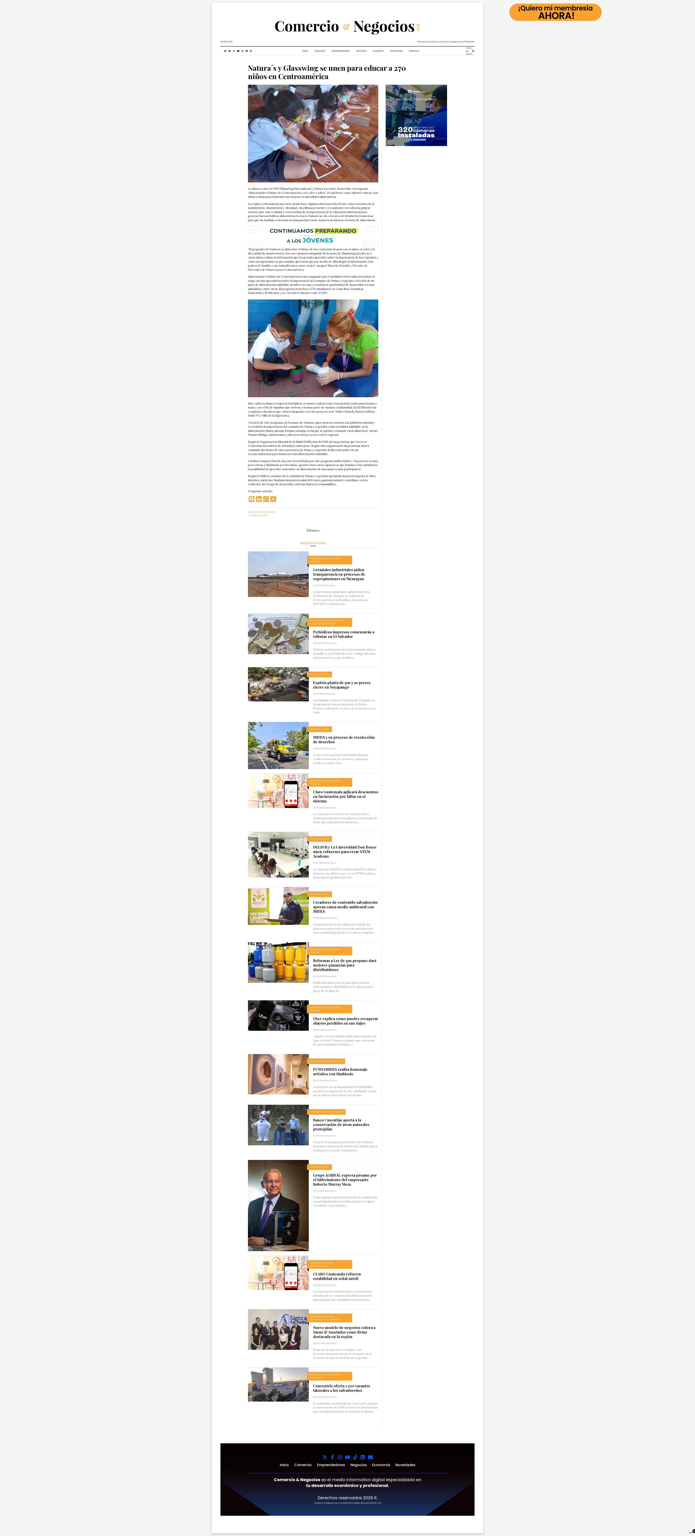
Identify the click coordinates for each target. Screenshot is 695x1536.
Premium (414, 51)
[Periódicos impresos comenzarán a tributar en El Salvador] (278, 633)
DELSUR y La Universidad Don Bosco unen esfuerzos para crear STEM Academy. (344, 851)
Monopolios (328, 624)
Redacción (330, 693)
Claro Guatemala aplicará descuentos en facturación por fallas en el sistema (345, 796)
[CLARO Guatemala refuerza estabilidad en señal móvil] (278, 1272)
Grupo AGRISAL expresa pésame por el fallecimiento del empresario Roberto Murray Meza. (345, 1180)
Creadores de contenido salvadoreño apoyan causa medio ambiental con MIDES (345, 907)
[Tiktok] (355, 1457)
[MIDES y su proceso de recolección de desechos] (278, 745)
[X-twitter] (324, 1457)
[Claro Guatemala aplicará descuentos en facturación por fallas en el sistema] (278, 790)
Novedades (396, 51)
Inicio (305, 51)
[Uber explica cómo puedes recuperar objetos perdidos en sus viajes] (278, 1015)
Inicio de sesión (469, 51)
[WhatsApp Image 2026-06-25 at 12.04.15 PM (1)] (416, 115)
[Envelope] (370, 1457)
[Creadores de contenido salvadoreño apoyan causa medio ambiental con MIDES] (278, 905)
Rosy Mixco (256, 511)
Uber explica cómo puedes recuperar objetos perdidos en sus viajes (345, 1021)
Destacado (316, 620)
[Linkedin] (362, 1457)
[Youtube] (347, 1457)
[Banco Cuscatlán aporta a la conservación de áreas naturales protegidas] (278, 1124)
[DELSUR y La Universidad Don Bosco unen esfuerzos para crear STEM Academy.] (278, 854)
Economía (378, 51)
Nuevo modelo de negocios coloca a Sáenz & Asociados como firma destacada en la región (344, 1332)
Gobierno (315, 624)
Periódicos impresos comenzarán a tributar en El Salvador (343, 634)
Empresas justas (260, 515)
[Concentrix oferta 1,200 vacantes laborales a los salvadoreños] (278, 1384)
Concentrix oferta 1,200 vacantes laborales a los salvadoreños (341, 1388)
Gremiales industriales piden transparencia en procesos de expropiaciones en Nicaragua (339, 574)
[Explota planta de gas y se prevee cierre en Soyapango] (278, 684)
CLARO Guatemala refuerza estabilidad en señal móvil (337, 1276)
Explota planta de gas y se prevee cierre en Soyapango (342, 684)
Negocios (361, 51)
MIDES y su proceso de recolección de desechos (344, 739)
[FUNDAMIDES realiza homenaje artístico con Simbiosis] (278, 1074)
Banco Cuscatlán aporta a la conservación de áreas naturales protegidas (341, 1124)
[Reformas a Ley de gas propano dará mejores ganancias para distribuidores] (278, 962)
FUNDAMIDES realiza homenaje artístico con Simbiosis (340, 1071)
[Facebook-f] (332, 1457)
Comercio (320, 51)
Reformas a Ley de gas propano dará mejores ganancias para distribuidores (344, 965)
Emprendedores (340, 51)
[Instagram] (340, 1457)
